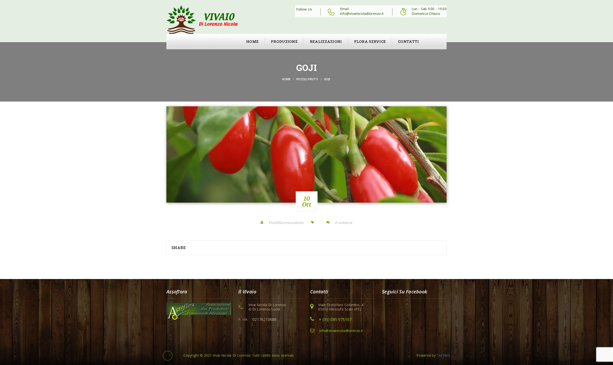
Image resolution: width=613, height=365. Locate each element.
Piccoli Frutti (307, 79)
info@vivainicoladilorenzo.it (341, 330)
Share (178, 247)
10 (306, 201)
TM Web (443, 355)
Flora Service (370, 41)
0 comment (344, 222)
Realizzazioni (326, 41)
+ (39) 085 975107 (335, 319)
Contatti (408, 41)
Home (252, 41)
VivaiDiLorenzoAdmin (286, 222)
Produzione (284, 41)
